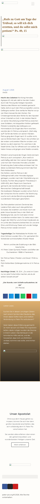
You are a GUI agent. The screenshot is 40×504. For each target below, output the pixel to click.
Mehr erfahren (20, 445)
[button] (32, 4)
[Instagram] (10, 486)
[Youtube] (15, 486)
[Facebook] (4, 486)
